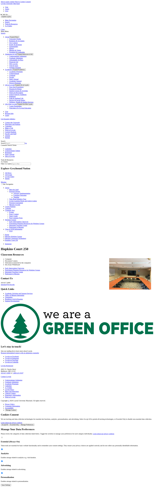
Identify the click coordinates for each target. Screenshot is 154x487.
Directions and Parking (12, 124)
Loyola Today (9, 177)
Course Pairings (10, 206)
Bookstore (8, 152)
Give (6, 11)
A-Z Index (8, 388)
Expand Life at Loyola (21, 85)
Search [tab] (7, 22)
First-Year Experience (16, 87)
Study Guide (13, 216)
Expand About (14, 37)
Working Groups (10, 220)
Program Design (14, 191)
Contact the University (12, 122)
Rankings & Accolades (16, 41)
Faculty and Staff (10, 134)
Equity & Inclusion (15, 45)
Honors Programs (15, 83)
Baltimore (12, 96)
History (11, 48)
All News (8, 173)
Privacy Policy (10, 404)
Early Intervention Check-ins (18, 222)
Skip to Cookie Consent (23, 2)
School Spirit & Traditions (18, 94)
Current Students (10, 132)
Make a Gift (9, 128)
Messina (3, 182)
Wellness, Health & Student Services (21, 102)
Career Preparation (15, 106)
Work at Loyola (10, 130)
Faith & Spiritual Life (16, 98)
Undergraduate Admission (18, 56)
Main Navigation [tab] (10, 20)
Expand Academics (19, 69)
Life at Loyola (9, 85)
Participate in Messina (16, 227)
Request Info (9, 113)
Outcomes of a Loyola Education (20, 108)
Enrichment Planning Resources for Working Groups (26, 223)
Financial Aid (13, 62)
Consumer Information (12, 406)
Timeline (16, 197)
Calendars (8, 126)
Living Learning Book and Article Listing (23, 201)
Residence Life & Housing (14, 299)
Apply (7, 9)
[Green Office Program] (77, 342)
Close (3, 29)
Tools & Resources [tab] (11, 24)
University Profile (15, 39)
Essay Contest (14, 214)
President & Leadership (17, 52)
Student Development (12, 301)
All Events (8, 175)
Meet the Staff (14, 190)
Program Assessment (16, 203)
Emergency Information (13, 395)
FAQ (11, 231)
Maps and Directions (12, 391)
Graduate (12, 75)
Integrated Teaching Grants (18, 225)
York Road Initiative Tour (17, 199)
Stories (7, 178)
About (7, 37)
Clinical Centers (10, 393)
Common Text (10, 210)
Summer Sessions (15, 67)
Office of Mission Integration (14, 295)
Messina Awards (14, 205)
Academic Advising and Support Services (19, 293)
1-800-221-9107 (18, 373)
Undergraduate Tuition (12, 151)
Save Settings (6, 485)
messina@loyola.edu (8, 284)
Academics (8, 69)
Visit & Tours (13, 66)
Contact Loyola (6, 376)
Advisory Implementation (21, 193)
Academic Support (15, 81)
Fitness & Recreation (16, 93)
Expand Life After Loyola (24, 104)
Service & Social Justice (17, 100)
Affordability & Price (16, 60)
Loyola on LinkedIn (11, 362)
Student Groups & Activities (18, 91)
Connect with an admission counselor (26, 353)
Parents (7, 137)
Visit (6, 7)
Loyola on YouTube (11, 360)
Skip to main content (7, 2)
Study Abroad (13, 79)
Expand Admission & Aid (24, 54)
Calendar (8, 208)
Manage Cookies (11, 410)
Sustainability (13, 46)
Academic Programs (16, 72)
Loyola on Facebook (12, 356)
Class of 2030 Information (13, 229)
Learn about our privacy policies (11, 423)
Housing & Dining (15, 89)
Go (26, 143)
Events (11, 212)
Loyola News (9, 389)
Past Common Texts (16, 218)
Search (3, 33)
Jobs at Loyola (10, 156)
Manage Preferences (27, 425)
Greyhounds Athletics (8, 119)
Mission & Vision (15, 50)
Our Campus (13, 43)
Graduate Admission (16, 58)
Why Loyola (13, 64)
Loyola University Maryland (10, 4)
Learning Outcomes (20, 195)
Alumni (7, 136)
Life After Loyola (11, 104)
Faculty (11, 77)
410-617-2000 (5, 373)
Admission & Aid (11, 54)
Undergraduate (14, 73)
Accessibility (9, 408)
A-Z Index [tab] (8, 26)
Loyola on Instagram (12, 358)
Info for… (6, 14)
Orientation (8, 297)
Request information (7, 353)
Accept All (5, 425)
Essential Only (14, 425)
